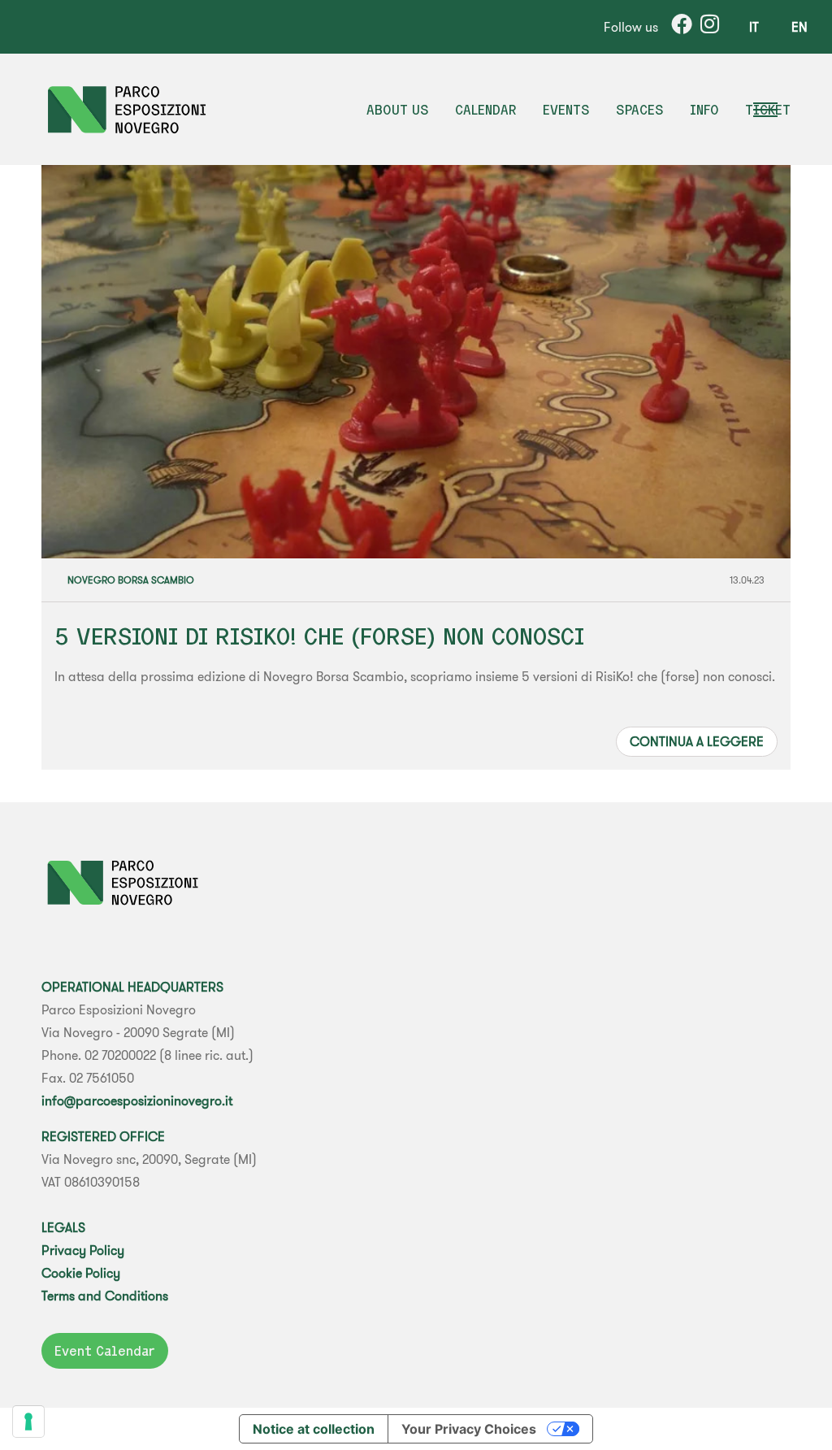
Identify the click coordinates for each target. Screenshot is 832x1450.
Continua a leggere (697, 741)
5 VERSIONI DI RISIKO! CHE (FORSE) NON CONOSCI (319, 636)
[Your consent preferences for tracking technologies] (28, 1421)
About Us (397, 109)
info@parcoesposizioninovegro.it (136, 1100)
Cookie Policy (80, 1273)
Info (704, 109)
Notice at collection (314, 1429)
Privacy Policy (82, 1250)
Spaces (640, 109)
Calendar (486, 109)
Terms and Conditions (104, 1295)
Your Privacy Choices (468, 1429)
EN (799, 27)
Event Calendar (104, 1351)
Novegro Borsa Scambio (130, 580)
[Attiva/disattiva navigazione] (778, 109)
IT (754, 27)
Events (566, 109)
